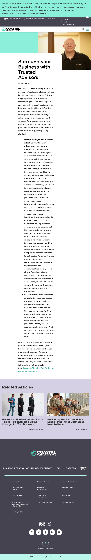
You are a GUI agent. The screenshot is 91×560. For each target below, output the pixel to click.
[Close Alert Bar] (87, 17)
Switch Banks (67, 495)
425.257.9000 (67, 24)
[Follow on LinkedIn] (52, 532)
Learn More (36, 429)
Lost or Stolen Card (69, 481)
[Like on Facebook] (45, 532)
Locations (66, 22)
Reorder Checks (68, 487)
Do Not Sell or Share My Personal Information (20, 504)
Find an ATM (83, 468)
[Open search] (83, 29)
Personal (20, 468)
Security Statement (44, 481)
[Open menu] (87, 29)
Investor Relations (69, 502)
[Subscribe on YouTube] (59, 532)
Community (32, 468)
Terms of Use (17, 495)
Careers (71, 468)
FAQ (59, 468)
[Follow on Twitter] (38, 532)
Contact (65, 19)
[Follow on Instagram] (31, 532)
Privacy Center (17, 481)
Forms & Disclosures (44, 502)
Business (7, 468)
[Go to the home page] (12, 29)
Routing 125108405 (18, 512)
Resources (45, 468)
